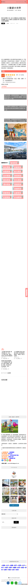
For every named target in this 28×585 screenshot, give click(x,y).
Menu (4, 1)
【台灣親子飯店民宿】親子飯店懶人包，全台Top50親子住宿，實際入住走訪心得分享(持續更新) (6, 353)
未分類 (3, 23)
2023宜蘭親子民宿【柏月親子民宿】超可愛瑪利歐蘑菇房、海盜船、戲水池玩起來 (19, 353)
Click (26, 292)
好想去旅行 (10, 453)
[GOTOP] (20, 583)
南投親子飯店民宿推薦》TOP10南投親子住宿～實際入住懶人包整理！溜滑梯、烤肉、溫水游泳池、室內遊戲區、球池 (6, 363)
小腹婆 (8, 23)
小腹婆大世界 (14, 8)
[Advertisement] (14, 40)
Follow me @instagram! (15, 577)
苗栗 (19, 565)
